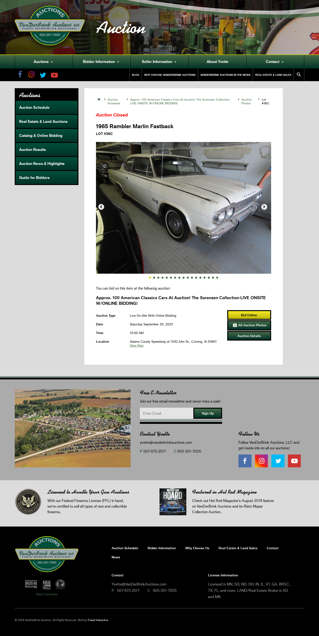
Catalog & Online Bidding (40, 135)
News (116, 557)
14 (205, 278)
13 (200, 278)
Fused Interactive (98, 620)
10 (188, 278)
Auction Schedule (34, 107)
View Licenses (47, 594)
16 (213, 278)
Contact (275, 61)
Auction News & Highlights (41, 163)
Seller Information (160, 61)
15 (209, 278)
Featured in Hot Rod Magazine (224, 491)
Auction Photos (246, 101)
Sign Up (208, 413)
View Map (137, 345)
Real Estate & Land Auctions (43, 121)
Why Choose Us (197, 548)
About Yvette (217, 61)
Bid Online (249, 315)
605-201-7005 (189, 451)
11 (192, 278)
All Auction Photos (249, 325)
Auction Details (249, 336)
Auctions (44, 61)
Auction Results (32, 149)
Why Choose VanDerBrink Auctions (169, 74)
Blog (135, 74)
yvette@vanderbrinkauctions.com (166, 442)
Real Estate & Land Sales (273, 74)
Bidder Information (102, 61)
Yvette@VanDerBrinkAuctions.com (139, 584)
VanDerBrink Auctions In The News (225, 74)
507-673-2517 (154, 451)
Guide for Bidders (34, 177)
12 (196, 278)
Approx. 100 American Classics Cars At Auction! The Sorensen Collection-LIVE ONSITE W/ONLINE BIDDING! (180, 101)
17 (217, 278)
